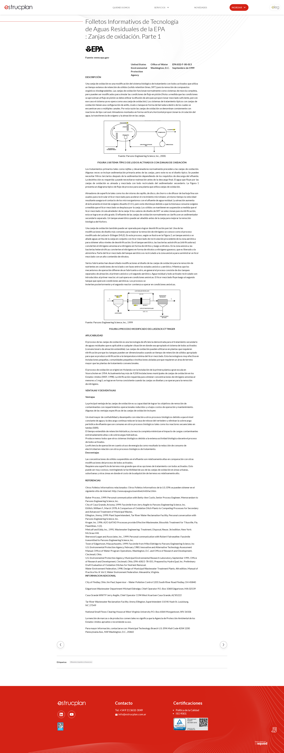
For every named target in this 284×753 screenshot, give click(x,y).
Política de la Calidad (187, 710)
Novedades (200, 7)
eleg (273, 7)
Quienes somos (121, 7)
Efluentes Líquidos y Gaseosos (81, 662)
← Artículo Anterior (60, 644)
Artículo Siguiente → (223, 644)
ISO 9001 (181, 713)
